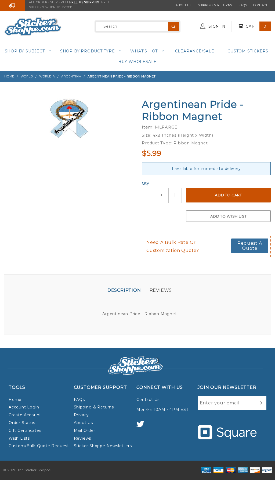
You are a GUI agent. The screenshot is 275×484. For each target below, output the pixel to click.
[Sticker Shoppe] (32, 26)
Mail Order (84, 430)
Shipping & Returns (215, 5)
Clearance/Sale (194, 51)
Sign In (216, 26)
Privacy (81, 414)
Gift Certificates (25, 430)
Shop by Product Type (87, 51)
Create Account (25, 414)
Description (124, 290)
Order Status (22, 422)
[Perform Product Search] (173, 26)
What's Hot (144, 51)
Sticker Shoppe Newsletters (103, 445)
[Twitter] (142, 427)
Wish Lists (19, 438)
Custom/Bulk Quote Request (39, 445)
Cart (255, 26)
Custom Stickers (247, 51)
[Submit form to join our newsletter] (260, 403)
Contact (260, 5)
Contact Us (148, 399)
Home (15, 399)
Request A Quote (249, 246)
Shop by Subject (25, 51)
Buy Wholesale (137, 61)
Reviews (161, 290)
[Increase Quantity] (175, 195)
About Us (183, 5)
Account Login (24, 407)
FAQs (242, 5)
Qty (145, 183)
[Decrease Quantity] (148, 195)
